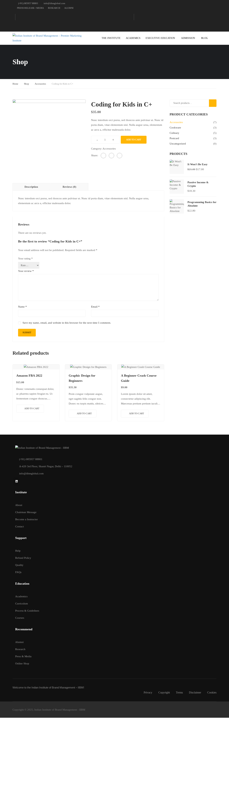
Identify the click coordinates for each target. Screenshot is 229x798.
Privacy (148, 692)
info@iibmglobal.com (54, 3)
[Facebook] (103, 155)
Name (22, 306)
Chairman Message (25, 512)
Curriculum (21, 603)
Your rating (25, 258)
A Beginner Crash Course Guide (139, 378)
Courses (19, 617)
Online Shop (22, 663)
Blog (204, 38)
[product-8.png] (49, 135)
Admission (188, 38)
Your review (26, 271)
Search (214, 103)
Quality (19, 565)
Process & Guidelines (27, 610)
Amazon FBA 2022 (29, 375)
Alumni (19, 642)
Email (95, 306)
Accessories (40, 83)
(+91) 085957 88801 (28, 3)
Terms (179, 692)
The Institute (111, 38)
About (18, 505)
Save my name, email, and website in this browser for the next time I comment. (67, 322)
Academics (133, 38)
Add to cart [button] (31, 408)
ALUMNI (68, 8)
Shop (26, 83)
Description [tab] (31, 186)
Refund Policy (23, 557)
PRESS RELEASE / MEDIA (30, 8)
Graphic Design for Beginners (82, 378)
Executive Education (160, 38)
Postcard (174, 138)
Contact (19, 526)
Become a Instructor (26, 519)
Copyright (164, 692)
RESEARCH (54, 8)
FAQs (18, 572)
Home (15, 83)
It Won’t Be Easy (197, 164)
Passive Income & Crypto (198, 184)
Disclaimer (195, 692)
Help (18, 550)
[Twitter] (111, 155)
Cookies (211, 692)
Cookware (175, 127)
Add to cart (133, 139)
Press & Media (23, 656)
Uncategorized (178, 143)
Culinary (174, 132)
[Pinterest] (119, 155)
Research (20, 649)
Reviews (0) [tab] (69, 186)
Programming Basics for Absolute (201, 204)
